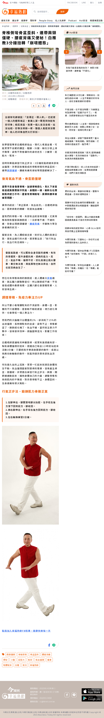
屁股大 (21, 659)
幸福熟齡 (6, 26)
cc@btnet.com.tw (47, 701)
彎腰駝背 (7, 665)
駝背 (30, 659)
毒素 (49, 659)
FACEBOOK (72, 2)
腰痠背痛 (35, 223)
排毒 (49, 278)
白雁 (17, 665)
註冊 (100, 2)
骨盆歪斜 (34, 654)
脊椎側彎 (22, 654)
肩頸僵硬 (12, 170)
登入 (92, 2)
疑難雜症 (24, 26)
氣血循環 (40, 659)
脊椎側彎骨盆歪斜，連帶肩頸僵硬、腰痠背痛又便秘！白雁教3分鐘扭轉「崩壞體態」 (66, 26)
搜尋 (62, 11)
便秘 (5, 659)
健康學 (15, 26)
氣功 (25, 665)
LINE (84, 2)
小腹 (13, 659)
